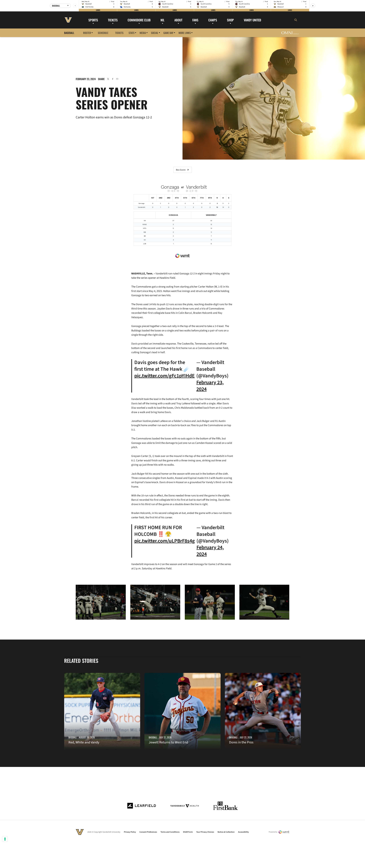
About (178, 20)
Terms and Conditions (170, 832)
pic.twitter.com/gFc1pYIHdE (164, 375)
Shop (230, 20)
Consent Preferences (148, 832)
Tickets (113, 20)
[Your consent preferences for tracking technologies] (5, 839)
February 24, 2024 (210, 551)
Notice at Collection (226, 832)
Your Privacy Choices (205, 832)
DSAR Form (188, 832)
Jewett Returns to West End (168, 742)
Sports (93, 20)
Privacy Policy (130, 832)
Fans (195, 20)
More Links (185, 32)
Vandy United (252, 20)
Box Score (180, 169)
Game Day (168, 32)
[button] (313, 6)
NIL (162, 20)
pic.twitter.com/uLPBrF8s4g (164, 541)
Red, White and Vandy (83, 742)
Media (143, 32)
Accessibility (243, 832)
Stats (131, 32)
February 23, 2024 (210, 386)
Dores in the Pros (241, 742)
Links (98, 10)
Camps (212, 20)
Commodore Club (139, 20)
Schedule (103, 32)
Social (154, 32)
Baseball (72, 737)
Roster (87, 32)
